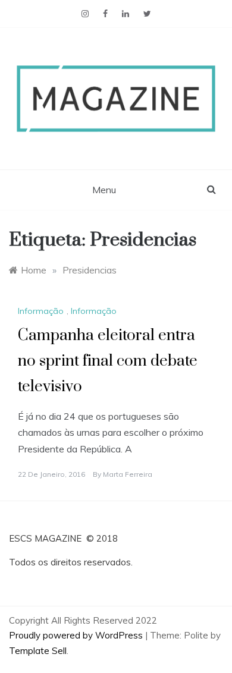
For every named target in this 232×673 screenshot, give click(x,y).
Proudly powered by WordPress (77, 635)
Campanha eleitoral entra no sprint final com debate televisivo (107, 361)
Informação (41, 311)
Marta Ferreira (127, 474)
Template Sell (38, 650)
